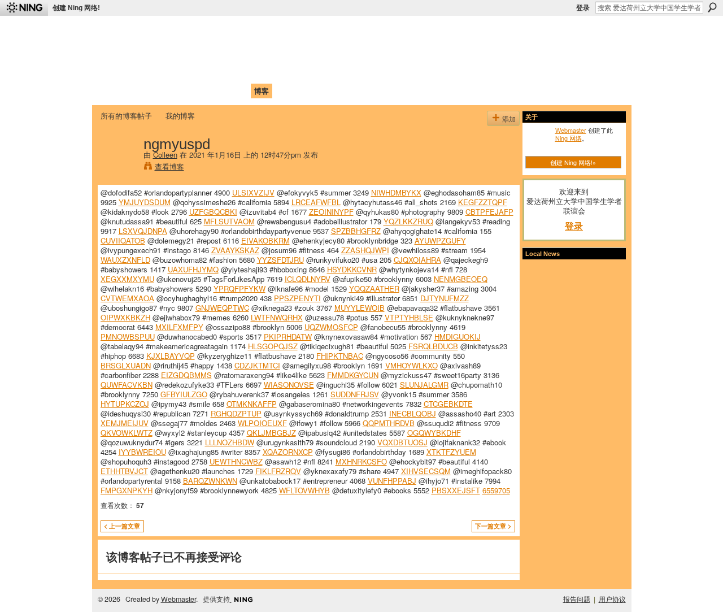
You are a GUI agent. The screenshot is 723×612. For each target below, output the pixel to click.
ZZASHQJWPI (365, 250)
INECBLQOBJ (412, 413)
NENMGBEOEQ (460, 279)
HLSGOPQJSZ (273, 346)
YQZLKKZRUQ (408, 221)
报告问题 (576, 599)
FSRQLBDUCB (433, 346)
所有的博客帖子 (126, 115)
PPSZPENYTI (297, 298)
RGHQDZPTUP (236, 413)
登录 (583, 8)
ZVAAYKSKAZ (235, 250)
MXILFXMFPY (179, 327)
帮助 (284, 90)
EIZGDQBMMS (186, 375)
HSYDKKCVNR (352, 269)
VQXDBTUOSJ (402, 442)
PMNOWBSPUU (128, 336)
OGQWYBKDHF (434, 432)
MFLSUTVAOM (229, 221)
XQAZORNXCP (288, 451)
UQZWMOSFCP (331, 327)
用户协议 (612, 599)
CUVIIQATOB (123, 240)
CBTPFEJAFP (489, 211)
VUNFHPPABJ (392, 480)
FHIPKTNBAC (339, 355)
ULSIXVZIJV (253, 192)
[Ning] (24, 8)
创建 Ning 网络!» (573, 162)
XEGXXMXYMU (127, 279)
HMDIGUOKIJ (457, 336)
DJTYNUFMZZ (444, 298)
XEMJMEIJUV (125, 423)
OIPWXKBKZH (125, 317)
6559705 (496, 490)
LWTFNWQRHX (277, 317)
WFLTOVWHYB (304, 490)
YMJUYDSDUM (145, 202)
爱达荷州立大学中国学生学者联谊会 (250, 31)
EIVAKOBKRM (265, 240)
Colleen (165, 154)
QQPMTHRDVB (389, 423)
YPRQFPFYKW (239, 288)
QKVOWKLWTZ (127, 432)
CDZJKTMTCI (257, 365)
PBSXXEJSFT (456, 490)
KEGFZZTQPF (482, 202)
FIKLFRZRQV (278, 471)
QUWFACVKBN (127, 384)
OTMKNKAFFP (252, 403)
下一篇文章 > (493, 526)
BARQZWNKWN (210, 480)
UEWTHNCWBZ (236, 461)
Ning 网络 (568, 137)
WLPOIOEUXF (262, 423)
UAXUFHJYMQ (193, 269)
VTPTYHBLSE (409, 317)
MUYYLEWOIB (359, 307)
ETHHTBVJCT (124, 471)
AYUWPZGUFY (440, 240)
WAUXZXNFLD (125, 259)
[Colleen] (119, 167)
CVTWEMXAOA (127, 298)
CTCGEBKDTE (448, 403)
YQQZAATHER (374, 288)
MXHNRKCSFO (361, 461)
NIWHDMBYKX (396, 192)
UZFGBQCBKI (213, 211)
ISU (306, 90)
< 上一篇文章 (122, 526)
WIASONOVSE (289, 384)
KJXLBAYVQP (170, 355)
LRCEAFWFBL (316, 202)
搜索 (712, 7)
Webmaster (570, 129)
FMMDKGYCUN (352, 375)
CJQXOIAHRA (417, 259)
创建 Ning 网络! (76, 8)
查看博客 (169, 166)
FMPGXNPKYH (127, 490)
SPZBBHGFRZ (356, 230)
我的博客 (180, 115)
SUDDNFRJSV (354, 394)
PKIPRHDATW (288, 336)
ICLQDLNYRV (307, 279)
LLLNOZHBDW (229, 442)
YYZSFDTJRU (280, 259)
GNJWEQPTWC (222, 307)
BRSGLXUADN (126, 365)
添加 (509, 118)
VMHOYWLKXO (411, 365)
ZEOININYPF (331, 211)
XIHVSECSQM (426, 471)
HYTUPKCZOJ (125, 403)
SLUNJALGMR (424, 384)
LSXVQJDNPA (143, 230)
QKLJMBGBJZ (271, 432)
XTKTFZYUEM (451, 451)
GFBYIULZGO (183, 394)
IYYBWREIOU (142, 451)
